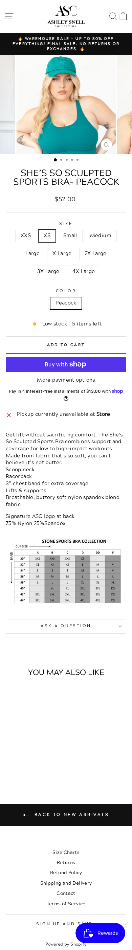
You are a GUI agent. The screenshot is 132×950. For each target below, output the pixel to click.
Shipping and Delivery (66, 883)
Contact (66, 893)
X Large (62, 253)
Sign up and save (64, 924)
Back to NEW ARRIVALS (70, 815)
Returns (66, 862)
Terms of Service (66, 904)
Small (70, 235)
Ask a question (66, 626)
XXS (26, 235)
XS (47, 235)
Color (66, 291)
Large (32, 253)
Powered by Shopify (66, 944)
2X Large (96, 253)
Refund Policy (66, 872)
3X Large (48, 271)
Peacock (66, 303)
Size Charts (66, 852)
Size (65, 224)
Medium (100, 235)
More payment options (66, 380)
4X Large (83, 271)
